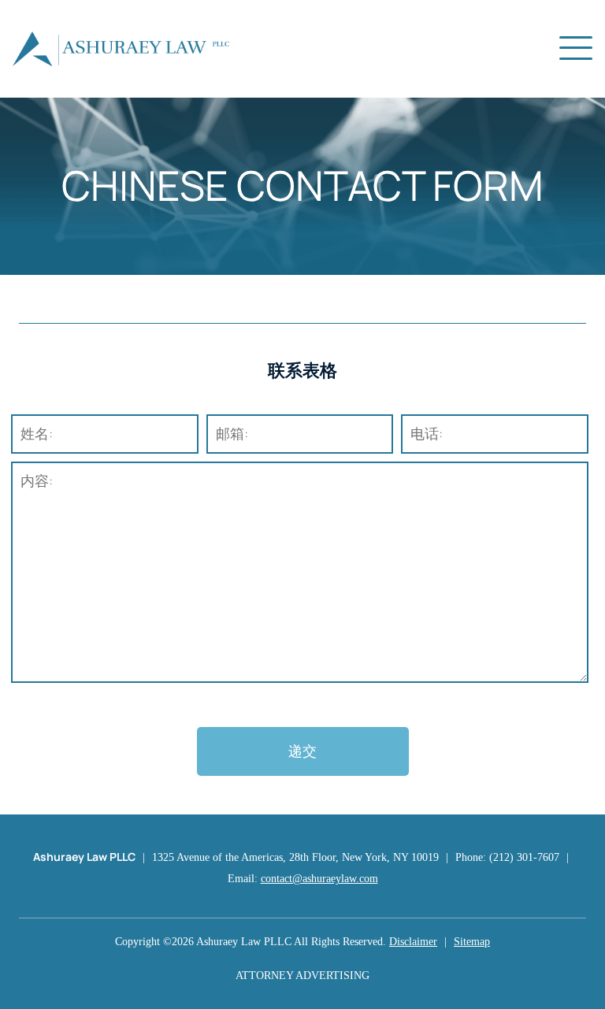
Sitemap (472, 942)
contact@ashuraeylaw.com (319, 879)
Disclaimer (413, 942)
